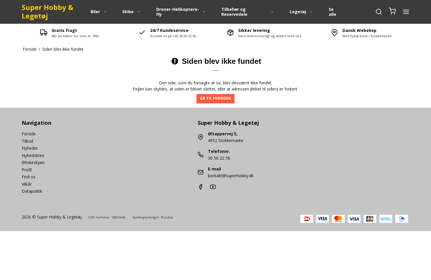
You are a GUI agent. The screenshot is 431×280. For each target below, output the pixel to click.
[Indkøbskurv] (392, 12)
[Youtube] (213, 188)
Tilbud (27, 141)
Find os (28, 177)
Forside (29, 133)
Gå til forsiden (215, 98)
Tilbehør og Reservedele (234, 11)
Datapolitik (32, 191)
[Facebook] (200, 188)
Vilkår (27, 184)
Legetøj (298, 11)
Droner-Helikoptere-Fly (177, 11)
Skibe (128, 11)
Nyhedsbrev (33, 155)
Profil (27, 170)
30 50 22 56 (219, 158)
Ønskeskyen (33, 162)
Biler (95, 11)
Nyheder (30, 148)
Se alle (332, 11)
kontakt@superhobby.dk (231, 175)
